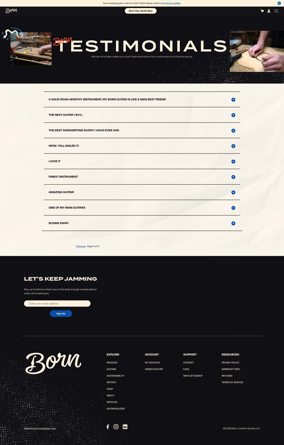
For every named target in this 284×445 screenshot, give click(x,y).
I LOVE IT (54, 161)
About (110, 395)
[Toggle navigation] (276, 11)
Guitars (111, 369)
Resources (230, 354)
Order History (154, 369)
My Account (152, 362)
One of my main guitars (67, 207)
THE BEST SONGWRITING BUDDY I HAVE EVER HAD (84, 130)
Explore (113, 354)
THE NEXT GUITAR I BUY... (66, 114)
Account (152, 354)
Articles (112, 402)
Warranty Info (231, 369)
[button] (279, 3)
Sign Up (61, 313)
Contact (188, 362)
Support (190, 354)
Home (7, 10)
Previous (81, 246)
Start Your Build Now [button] (141, 10)
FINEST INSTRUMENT (63, 176)
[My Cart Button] (262, 11)
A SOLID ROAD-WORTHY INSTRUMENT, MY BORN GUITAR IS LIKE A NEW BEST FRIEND (107, 99)
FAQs (186, 369)
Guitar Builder (116, 408)
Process (112, 362)
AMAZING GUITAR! (61, 192)
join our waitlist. (173, 3)
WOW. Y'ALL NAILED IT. (64, 145)
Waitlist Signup (192, 375)
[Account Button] (269, 11)
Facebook (107, 426)
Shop (110, 388)
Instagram (116, 426)
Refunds (227, 375)
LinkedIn (125, 426)
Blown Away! (59, 223)
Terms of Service (232, 382)
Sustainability (115, 375)
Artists (111, 382)
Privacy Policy (230, 362)
